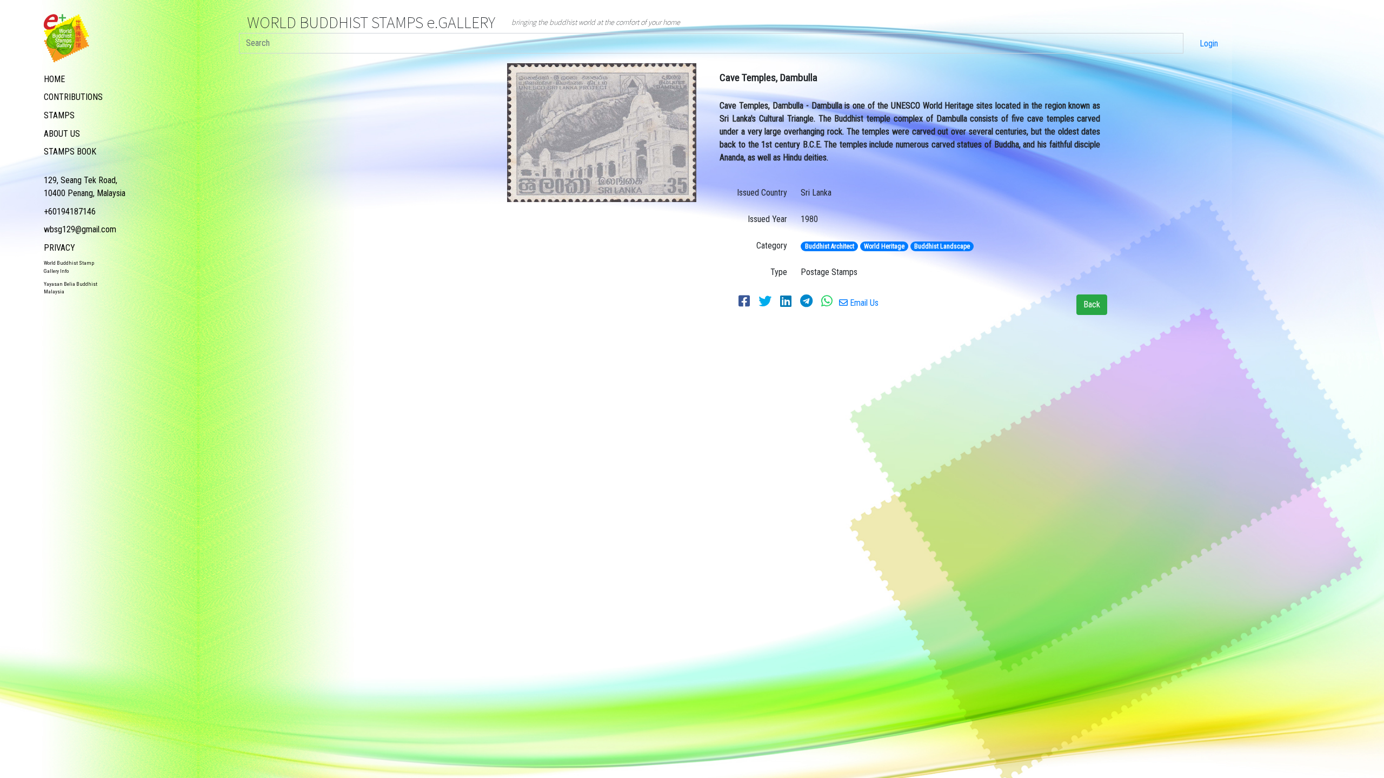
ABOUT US (62, 134)
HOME (54, 79)
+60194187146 (70, 211)
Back (1091, 304)
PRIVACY (59, 248)
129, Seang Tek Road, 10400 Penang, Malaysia (84, 186)
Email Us (863, 303)
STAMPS (59, 115)
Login (1209, 43)
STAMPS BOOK (70, 151)
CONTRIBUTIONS (73, 97)
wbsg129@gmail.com (80, 229)
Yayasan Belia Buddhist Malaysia (70, 287)
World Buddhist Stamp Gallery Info (69, 266)
